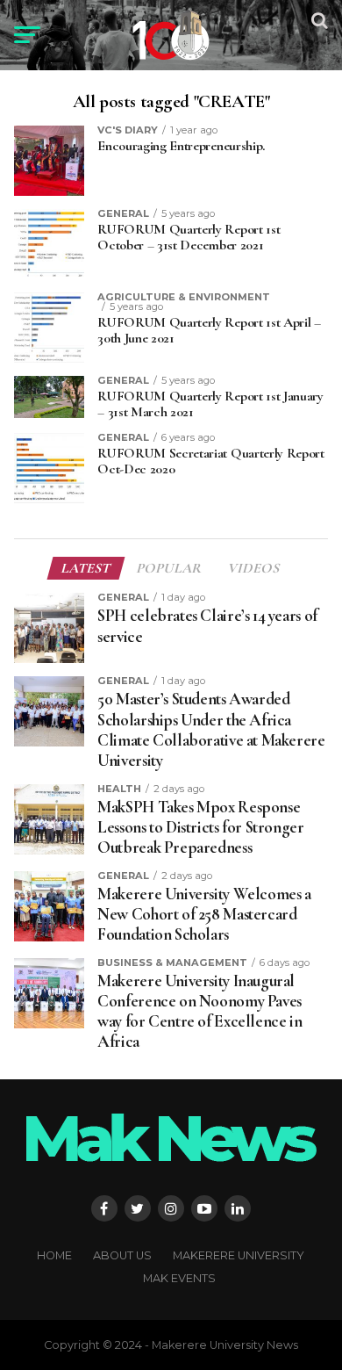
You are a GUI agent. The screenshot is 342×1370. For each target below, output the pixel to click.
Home (54, 1255)
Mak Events (179, 1278)
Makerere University (238, 1255)
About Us (122, 1255)
